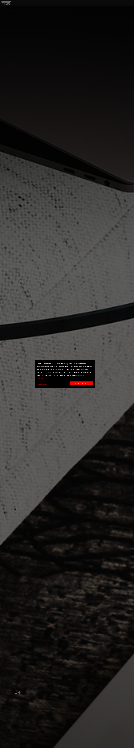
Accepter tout (81, 383)
